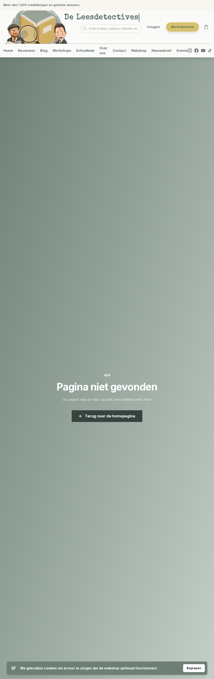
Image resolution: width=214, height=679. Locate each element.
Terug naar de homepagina (107, 416)
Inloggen (153, 27)
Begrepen (194, 668)
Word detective (182, 27)
